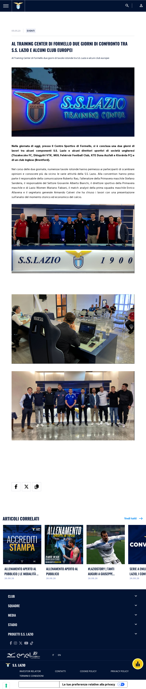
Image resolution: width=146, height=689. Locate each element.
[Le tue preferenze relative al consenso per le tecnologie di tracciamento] (6, 685)
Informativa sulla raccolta (39, 684)
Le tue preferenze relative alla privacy (88, 684)
